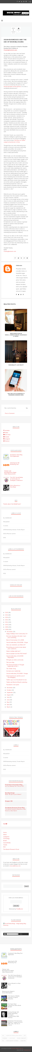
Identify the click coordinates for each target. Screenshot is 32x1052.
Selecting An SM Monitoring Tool (14, 463)
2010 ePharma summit (9, 533)
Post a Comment (9, 413)
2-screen (5, 525)
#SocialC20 (6, 521)
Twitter (6, 432)
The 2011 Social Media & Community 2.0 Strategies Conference (16, 479)
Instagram (7, 439)
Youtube (7, 436)
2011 (4, 537)
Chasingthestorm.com (10, 50)
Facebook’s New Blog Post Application (16, 455)
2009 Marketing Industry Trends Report (14, 529)
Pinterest (6, 441)
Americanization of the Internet (12, 86)
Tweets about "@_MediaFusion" (12, 504)
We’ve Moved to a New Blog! (15, 486)
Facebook (7, 430)
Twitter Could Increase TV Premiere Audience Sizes (16, 394)
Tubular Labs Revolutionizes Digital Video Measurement (10, 472)
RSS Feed (7, 434)
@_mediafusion (7, 517)
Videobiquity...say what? (16, 365)
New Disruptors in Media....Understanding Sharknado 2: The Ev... (16, 335)
